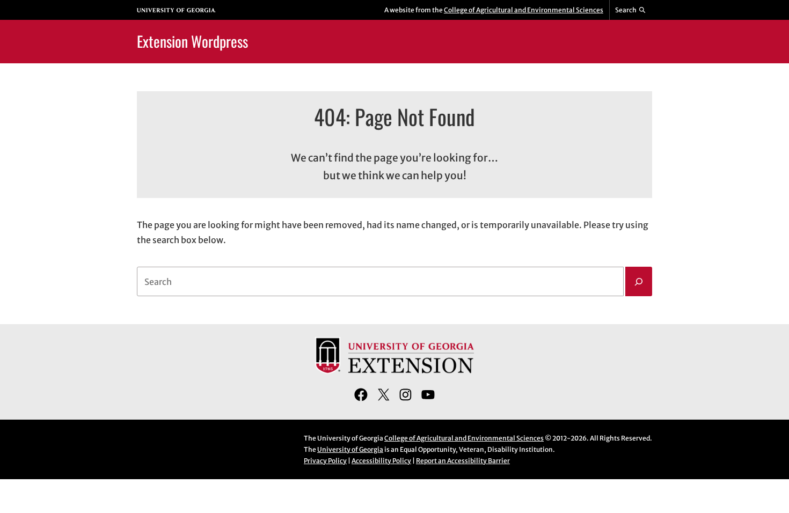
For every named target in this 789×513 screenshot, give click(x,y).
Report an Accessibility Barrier (463, 461)
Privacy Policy (325, 461)
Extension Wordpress (192, 41)
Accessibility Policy (381, 461)
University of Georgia (350, 449)
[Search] (638, 282)
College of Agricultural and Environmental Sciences (523, 10)
